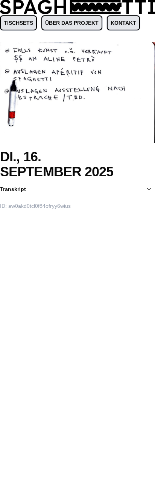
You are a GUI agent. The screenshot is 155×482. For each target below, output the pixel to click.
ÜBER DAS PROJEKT (72, 23)
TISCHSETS (18, 23)
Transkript (13, 189)
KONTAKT (123, 23)
